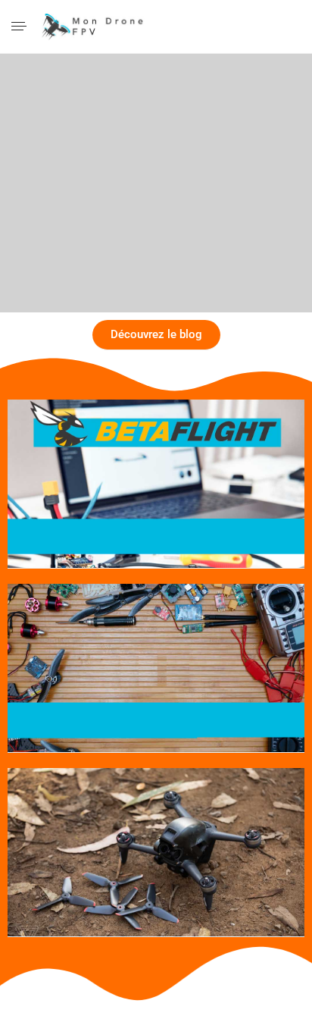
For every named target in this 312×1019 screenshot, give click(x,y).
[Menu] (20, 27)
